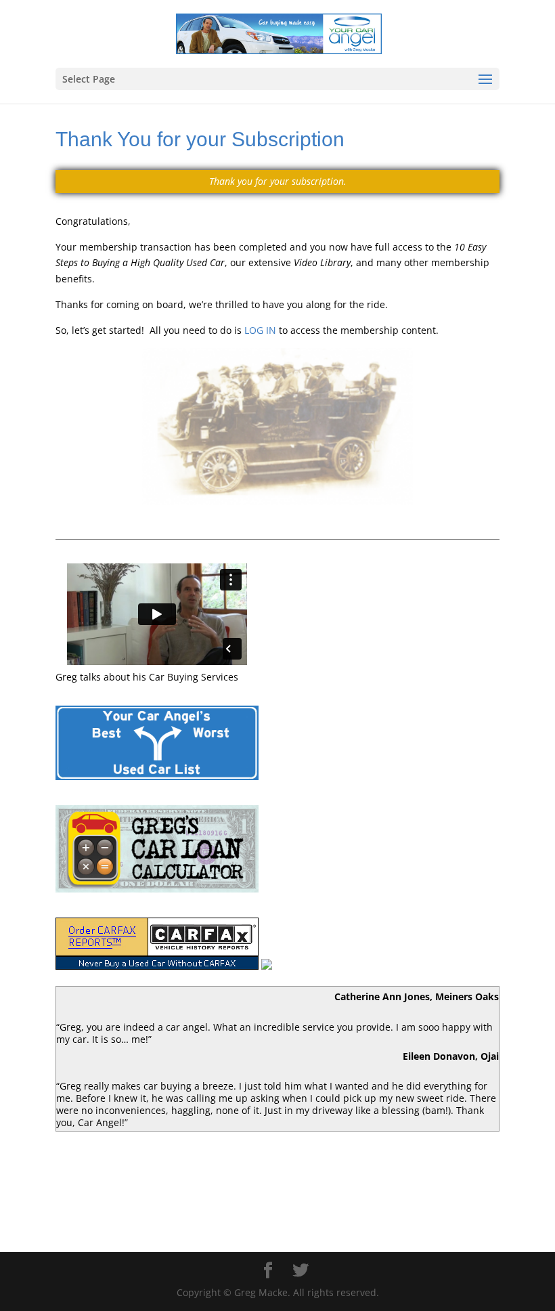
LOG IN (261, 330)
